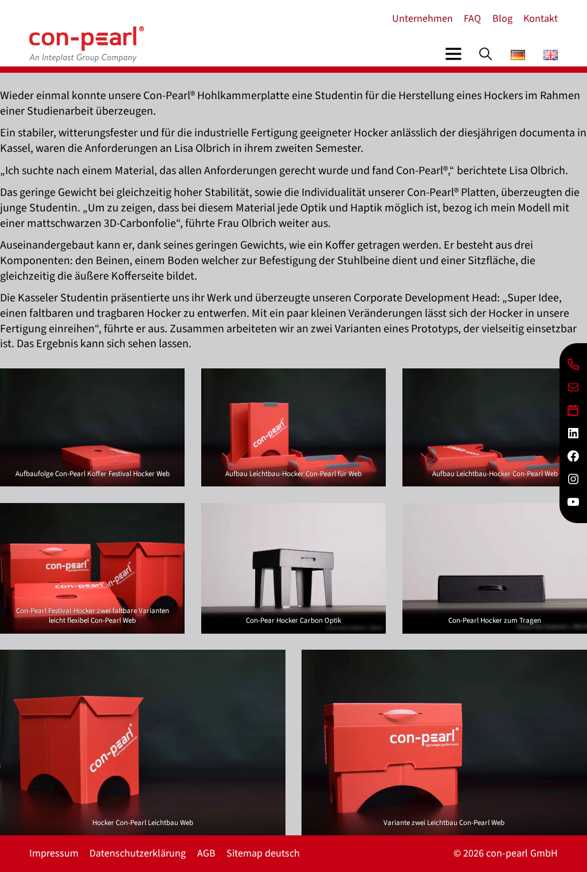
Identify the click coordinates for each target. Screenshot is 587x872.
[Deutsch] (518, 57)
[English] (550, 57)
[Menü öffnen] (453, 54)
